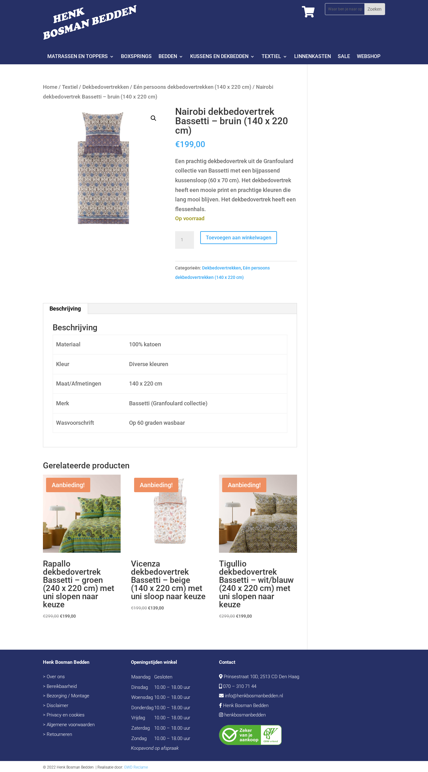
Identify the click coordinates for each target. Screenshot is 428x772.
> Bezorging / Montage (66, 696)
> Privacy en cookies (64, 715)
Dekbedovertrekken (105, 87)
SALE (344, 56)
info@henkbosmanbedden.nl (254, 696)
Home (50, 87)
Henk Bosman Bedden (246, 705)
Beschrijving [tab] (65, 308)
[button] (153, 118)
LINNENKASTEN (312, 56)
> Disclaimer (55, 705)
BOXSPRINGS (136, 56)
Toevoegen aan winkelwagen (238, 238)
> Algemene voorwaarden (69, 724)
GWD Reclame (136, 767)
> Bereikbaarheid (60, 686)
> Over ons (54, 676)
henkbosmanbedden (245, 715)
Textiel (70, 87)
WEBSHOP (368, 56)
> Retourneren (57, 734)
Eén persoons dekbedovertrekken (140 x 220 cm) (192, 87)
